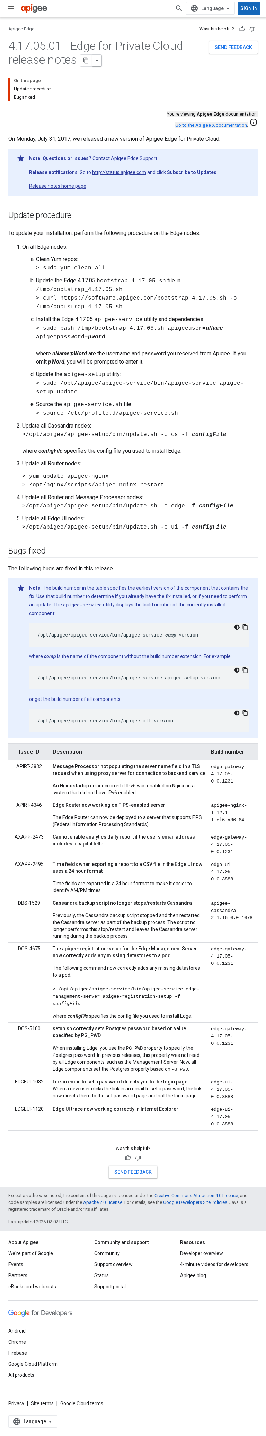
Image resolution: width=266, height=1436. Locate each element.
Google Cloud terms (81, 1403)
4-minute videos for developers (214, 1264)
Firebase (17, 1353)
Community (107, 1253)
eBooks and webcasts (32, 1286)
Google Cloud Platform (33, 1364)
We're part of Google (30, 1253)
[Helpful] (242, 29)
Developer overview (201, 1253)
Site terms (42, 1403)
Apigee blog (193, 1275)
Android (17, 1331)
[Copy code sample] (245, 627)
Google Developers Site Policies (195, 1202)
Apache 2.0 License (102, 1202)
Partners (17, 1275)
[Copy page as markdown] (86, 60)
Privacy (16, 1403)
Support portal (110, 1286)
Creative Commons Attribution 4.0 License (196, 1195)
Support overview (113, 1264)
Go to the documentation (211, 125)
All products (21, 1375)
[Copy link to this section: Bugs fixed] (53, 551)
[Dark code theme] (237, 627)
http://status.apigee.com (119, 172)
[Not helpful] (252, 29)
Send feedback (233, 47)
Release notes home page (57, 186)
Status (101, 1275)
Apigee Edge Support (134, 158)
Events (15, 1264)
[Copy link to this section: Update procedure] (78, 216)
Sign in (249, 8)
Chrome (17, 1342)
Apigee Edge (21, 28)
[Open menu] (11, 8)
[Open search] (179, 8)
